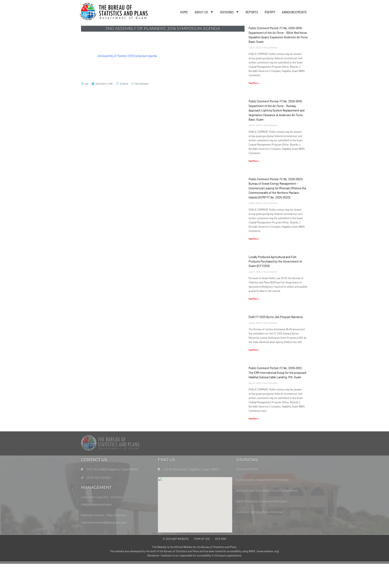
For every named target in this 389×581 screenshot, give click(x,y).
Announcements (294, 12)
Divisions (227, 12)
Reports (252, 12)
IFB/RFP (270, 12)
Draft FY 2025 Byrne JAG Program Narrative (276, 317)
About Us (201, 12)
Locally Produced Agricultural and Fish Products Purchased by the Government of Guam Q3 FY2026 (275, 261)
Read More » (254, 83)
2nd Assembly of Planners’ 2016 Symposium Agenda (127, 56)
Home (184, 12)
